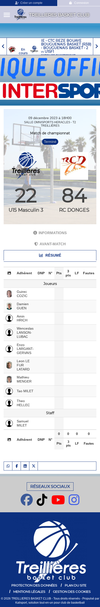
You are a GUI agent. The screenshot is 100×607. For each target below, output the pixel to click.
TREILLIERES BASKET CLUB (59, 15)
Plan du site (75, 585)
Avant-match (53, 244)
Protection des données (34, 585)
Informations (53, 233)
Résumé (52, 255)
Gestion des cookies (72, 591)
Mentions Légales (29, 591)
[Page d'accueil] (20, 15)
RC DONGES (74, 210)
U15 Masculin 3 (26, 210)
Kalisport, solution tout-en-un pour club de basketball (50, 602)
